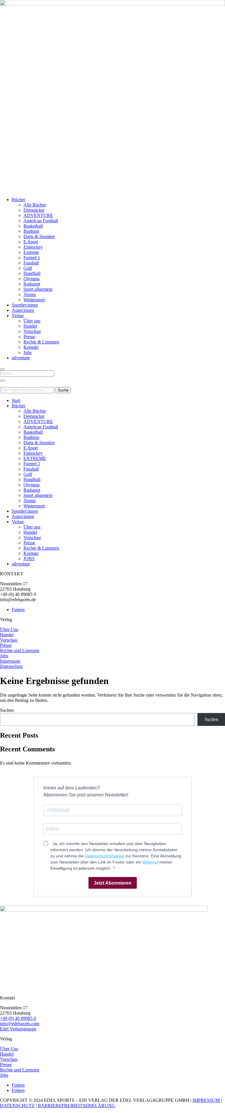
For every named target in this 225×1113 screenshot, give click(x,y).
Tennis (29, 294)
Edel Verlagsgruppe (18, 1028)
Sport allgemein (37, 289)
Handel (30, 326)
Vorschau (32, 331)
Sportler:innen (25, 304)
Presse (29, 336)
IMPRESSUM (206, 1100)
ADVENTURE (38, 215)
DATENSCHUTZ (17, 1105)
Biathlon (31, 231)
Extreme (31, 252)
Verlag (18, 315)
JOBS (29, 558)
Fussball (31, 262)
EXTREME (34, 458)
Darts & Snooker (39, 236)
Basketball (33, 225)
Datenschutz (11, 666)
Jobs (27, 352)
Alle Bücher (34, 204)
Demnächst (33, 210)
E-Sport (30, 241)
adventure (21, 357)
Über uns (31, 320)
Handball (31, 273)
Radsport (31, 283)
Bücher (18, 199)
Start (16, 400)
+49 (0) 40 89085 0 (18, 1018)
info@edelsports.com (19, 1023)
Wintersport (34, 299)
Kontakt (30, 347)
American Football (40, 220)
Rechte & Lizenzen (41, 341)
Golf (27, 268)
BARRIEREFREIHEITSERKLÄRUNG (76, 1105)
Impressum (10, 661)
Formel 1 (31, 257)
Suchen (7, 710)
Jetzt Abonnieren (113, 883)
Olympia (31, 278)
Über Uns (9, 629)
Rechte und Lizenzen (19, 650)
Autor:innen (23, 310)
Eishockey (33, 247)
